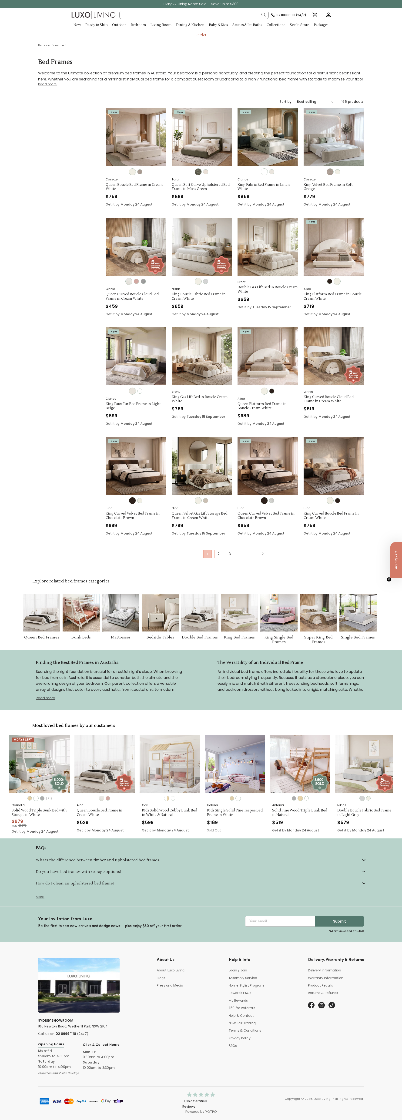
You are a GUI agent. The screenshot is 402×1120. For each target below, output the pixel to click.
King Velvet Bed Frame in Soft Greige (328, 187)
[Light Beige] (272, 171)
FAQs (233, 1045)
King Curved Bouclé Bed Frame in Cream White (331, 516)
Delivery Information (324, 970)
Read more (45, 697)
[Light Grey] (206, 281)
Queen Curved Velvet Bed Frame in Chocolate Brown (266, 516)
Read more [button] (47, 84)
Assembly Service (243, 978)
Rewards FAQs (240, 992)
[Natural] (166, 798)
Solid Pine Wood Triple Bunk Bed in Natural (234, 812)
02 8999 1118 (66, 1033)
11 (252, 554)
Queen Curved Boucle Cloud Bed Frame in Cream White (132, 296)
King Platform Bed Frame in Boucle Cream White (333, 296)
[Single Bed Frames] (358, 612)
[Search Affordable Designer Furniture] (263, 15)
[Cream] (272, 500)
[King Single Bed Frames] (279, 612)
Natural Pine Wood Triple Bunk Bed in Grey (363, 812)
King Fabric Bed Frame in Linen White (264, 187)
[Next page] (262, 554)
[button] (328, 15)
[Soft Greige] (140, 171)
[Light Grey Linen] (143, 281)
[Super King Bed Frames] (318, 612)
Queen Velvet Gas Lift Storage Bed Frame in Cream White (199, 516)
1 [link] (207, 554)
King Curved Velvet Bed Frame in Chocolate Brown (133, 516)
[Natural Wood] (235, 798)
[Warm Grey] (206, 500)
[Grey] (228, 798)
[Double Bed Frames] (199, 612)
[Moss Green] (198, 171)
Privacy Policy (240, 1038)
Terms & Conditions (245, 1030)
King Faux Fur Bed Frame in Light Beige (133, 406)
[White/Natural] (101, 798)
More (40, 896)
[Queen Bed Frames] (41, 612)
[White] (264, 171)
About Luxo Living (170, 970)
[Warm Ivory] (206, 171)
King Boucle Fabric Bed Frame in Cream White (199, 296)
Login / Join (238, 970)
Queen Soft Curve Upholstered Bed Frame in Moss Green (201, 187)
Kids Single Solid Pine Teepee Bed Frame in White (170, 812)
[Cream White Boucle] (128, 281)
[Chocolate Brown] (330, 281)
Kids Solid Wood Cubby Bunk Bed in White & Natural (104, 812)
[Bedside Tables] (160, 612)
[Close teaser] (389, 579)
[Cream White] (132, 171)
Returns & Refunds (323, 992)
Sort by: (286, 101)
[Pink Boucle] (136, 281)
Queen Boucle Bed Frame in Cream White (134, 187)
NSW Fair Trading (242, 1023)
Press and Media (170, 985)
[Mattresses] (120, 612)
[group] (39, 764)
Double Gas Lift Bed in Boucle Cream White (268, 289)
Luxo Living (322, 1099)
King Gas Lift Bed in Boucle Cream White (200, 399)
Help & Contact (241, 1015)
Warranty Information (325, 978)
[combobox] (194, 15)
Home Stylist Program (246, 985)
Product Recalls (320, 985)
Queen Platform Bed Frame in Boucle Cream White (262, 406)
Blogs (161, 978)
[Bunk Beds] (81, 612)
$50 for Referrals (242, 1008)
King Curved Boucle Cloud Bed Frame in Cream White (329, 399)
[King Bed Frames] (239, 612)
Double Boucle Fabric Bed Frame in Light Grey (299, 812)
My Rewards (238, 1000)
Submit (339, 921)
